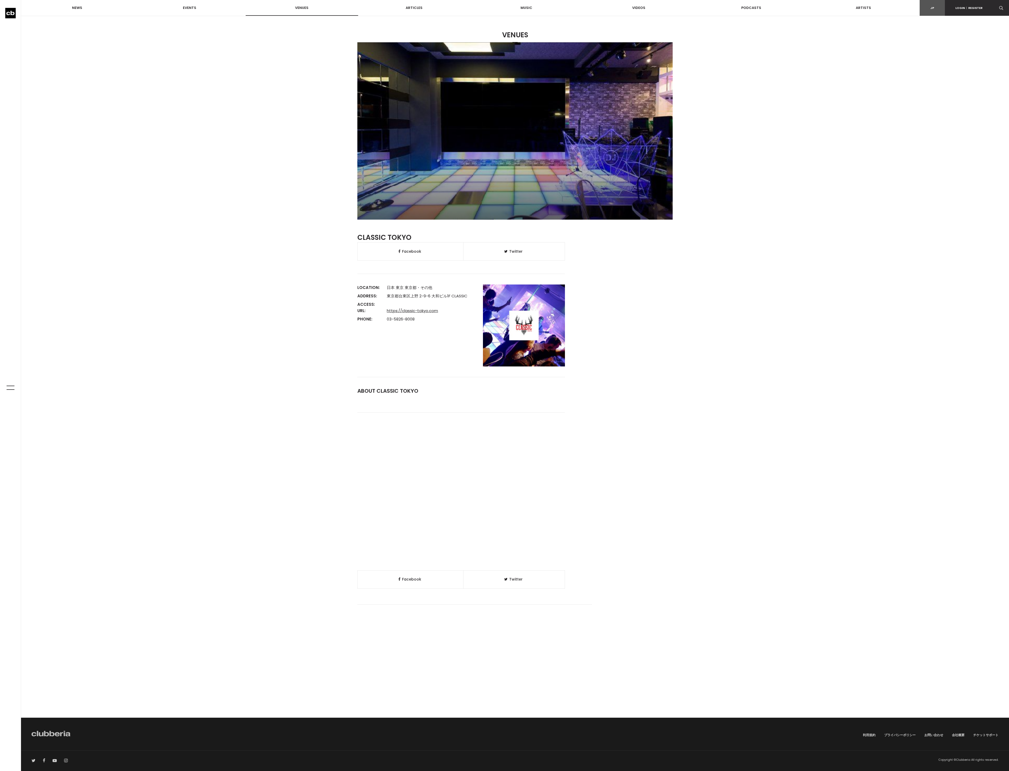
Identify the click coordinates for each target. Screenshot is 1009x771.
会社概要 (958, 735)
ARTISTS (863, 7)
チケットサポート (985, 735)
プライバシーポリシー (900, 735)
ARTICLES (414, 7)
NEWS (77, 7)
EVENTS (189, 7)
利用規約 (869, 735)
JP (932, 8)
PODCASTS (751, 7)
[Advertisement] (515, 673)
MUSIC (526, 7)
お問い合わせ (933, 735)
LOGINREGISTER (968, 8)
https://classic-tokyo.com (412, 310)
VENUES (301, 7)
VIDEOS (638, 7)
